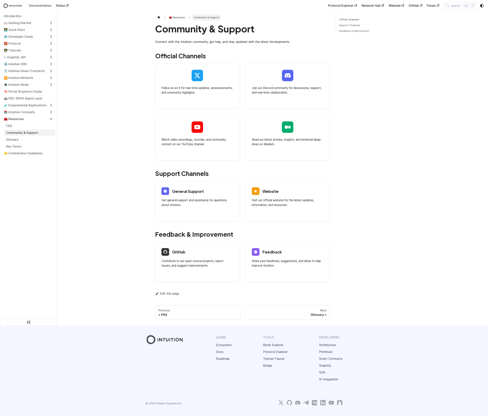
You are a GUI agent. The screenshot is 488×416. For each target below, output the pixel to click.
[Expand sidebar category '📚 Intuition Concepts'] (51, 112)
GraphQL (325, 365)
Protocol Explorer (341, 5)
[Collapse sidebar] (28, 322)
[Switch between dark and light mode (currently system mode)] (482, 6)
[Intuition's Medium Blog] (314, 403)
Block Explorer (273, 345)
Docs (219, 352)
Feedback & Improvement (354, 31)
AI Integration (328, 379)
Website (395, 5)
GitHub (414, 5)
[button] (28, 23)
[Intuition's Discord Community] (297, 403)
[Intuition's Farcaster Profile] (339, 403)
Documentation (40, 5)
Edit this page (169, 293)
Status (60, 5)
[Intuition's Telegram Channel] (306, 403)
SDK (322, 372)
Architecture (327, 345)
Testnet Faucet (274, 359)
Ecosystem (224, 345)
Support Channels (349, 25)
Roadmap (223, 359)
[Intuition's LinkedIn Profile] (323, 403)
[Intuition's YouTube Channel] (331, 403)
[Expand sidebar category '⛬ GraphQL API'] (51, 57)
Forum (431, 5)
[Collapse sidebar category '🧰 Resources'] (51, 119)
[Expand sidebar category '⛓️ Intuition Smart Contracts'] (51, 71)
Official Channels (349, 19)
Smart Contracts (330, 359)
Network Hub (371, 5)
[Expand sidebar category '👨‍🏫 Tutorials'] (51, 50)
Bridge (267, 365)
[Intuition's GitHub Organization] (289, 403)
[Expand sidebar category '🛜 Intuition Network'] (51, 78)
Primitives (325, 352)
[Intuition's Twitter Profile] (281, 403)
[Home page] (158, 17)
